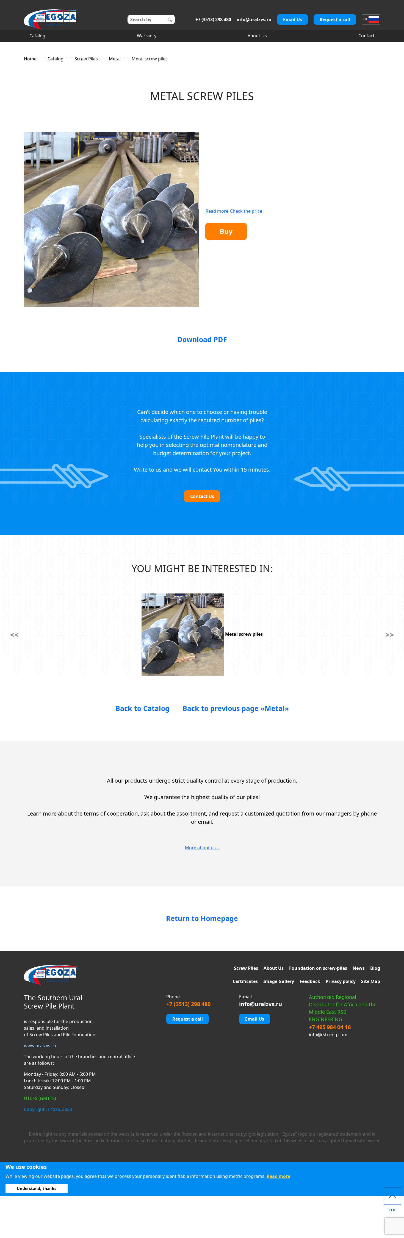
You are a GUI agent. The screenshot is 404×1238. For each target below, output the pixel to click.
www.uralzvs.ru (40, 1046)
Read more (217, 211)
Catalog (37, 36)
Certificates (245, 981)
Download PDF (202, 339)
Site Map (370, 981)
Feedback (310, 981)
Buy (226, 231)
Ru (365, 19)
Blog (375, 968)
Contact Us (202, 496)
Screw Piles (246, 968)
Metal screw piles (243, 634)
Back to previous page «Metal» (235, 708)
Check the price (246, 211)
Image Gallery (278, 981)
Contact (366, 36)
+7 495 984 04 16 (330, 1027)
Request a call (335, 19)
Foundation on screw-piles (318, 968)
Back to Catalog (142, 708)
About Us (257, 36)
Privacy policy (341, 981)
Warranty (146, 36)
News (359, 968)
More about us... (202, 848)
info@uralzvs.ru (254, 19)
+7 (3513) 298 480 (213, 19)
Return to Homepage (202, 918)
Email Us (292, 19)
